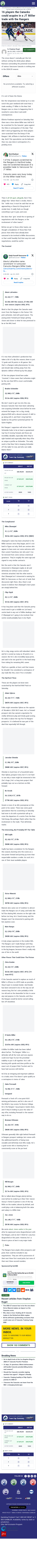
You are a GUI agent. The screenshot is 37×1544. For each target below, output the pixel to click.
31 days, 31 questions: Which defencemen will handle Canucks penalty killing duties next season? (18, 1367)
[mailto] (19, 1290)
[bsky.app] (14, 1290)
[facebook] (5, 1290)
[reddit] (23, 1290)
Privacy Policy (6, 1512)
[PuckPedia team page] (32, 1290)
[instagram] (29, 1476)
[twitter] (10, 1290)
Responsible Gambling (28, 1512)
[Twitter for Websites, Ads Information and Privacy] (32, 180)
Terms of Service (16, 1512)
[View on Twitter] (32, 155)
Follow (24, 156)
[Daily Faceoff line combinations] (27, 1290)
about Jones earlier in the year (20, 1229)
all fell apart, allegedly (15, 198)
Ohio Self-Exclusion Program (11, 1524)
